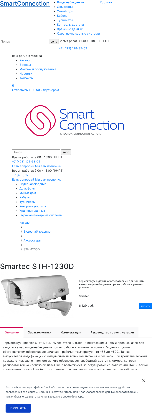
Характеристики (39, 332)
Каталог (25, 60)
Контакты (26, 78)
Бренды (25, 65)
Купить (146, 306)
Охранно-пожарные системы (78, 33)
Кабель (62, 15)
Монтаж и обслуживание (37, 69)
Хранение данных (70, 29)
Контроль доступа (70, 24)
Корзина (106, 2)
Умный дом (65, 11)
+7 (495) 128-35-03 (73, 48)
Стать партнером (46, 90)
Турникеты (65, 20)
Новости (25, 73)
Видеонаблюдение (70, 2)
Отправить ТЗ (22, 90)
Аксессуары (32, 240)
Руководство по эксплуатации (112, 332)
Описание (12, 332)
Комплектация (71, 332)
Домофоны (65, 7)
